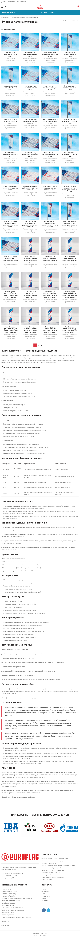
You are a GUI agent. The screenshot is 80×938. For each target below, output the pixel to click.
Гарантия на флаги (7, 912)
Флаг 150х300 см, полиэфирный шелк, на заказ (69, 154)
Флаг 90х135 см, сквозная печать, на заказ (10, 54)
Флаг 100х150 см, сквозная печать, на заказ (30, 54)
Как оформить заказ (8, 903)
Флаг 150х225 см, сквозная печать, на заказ (50, 87)
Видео (43, 898)
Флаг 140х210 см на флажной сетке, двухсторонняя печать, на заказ (10, 259)
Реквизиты (5, 921)
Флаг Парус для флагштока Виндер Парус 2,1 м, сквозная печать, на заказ (30, 259)
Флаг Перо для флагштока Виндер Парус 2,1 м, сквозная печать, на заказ (30, 329)
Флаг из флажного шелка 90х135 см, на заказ (10, 121)
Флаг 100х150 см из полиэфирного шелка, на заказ (30, 121)
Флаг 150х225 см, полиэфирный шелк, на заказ (50, 154)
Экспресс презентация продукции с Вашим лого (17, 898)
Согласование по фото (8, 891)
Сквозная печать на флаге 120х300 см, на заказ (10, 87)
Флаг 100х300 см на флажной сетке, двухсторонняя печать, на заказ (50, 224)
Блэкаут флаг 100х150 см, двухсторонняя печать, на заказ (50, 188)
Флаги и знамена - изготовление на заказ (54, 858)
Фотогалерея (45, 896)
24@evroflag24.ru (8, 12)
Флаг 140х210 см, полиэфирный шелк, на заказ (30, 154)
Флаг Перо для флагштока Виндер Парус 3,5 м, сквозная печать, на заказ (69, 329)
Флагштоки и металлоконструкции (52, 861)
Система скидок (6, 889)
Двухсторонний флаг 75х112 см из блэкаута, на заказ (10, 188)
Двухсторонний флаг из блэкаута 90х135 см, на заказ (30, 188)
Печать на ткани (46, 879)
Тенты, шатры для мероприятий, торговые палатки (58, 865)
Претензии (5, 925)
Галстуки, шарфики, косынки (50, 872)
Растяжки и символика (30, 58)
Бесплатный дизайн (8, 896)
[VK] (75, 2)
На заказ (22, 17)
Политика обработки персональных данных (16, 917)
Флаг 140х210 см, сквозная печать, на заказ (30, 87)
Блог (43, 893)
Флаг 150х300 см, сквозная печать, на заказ (69, 87)
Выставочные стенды (48, 863)
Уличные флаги (13, 17)
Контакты (44, 901)
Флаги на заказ (10, 60)
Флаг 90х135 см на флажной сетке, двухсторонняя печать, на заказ (69, 188)
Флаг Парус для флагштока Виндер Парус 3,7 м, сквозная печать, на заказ (10, 294)
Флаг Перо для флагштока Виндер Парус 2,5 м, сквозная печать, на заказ (50, 329)
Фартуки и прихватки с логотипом (52, 877)
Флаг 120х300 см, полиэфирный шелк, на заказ (10, 154)
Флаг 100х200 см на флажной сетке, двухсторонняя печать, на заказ (30, 224)
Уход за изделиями (7, 915)
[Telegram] (77, 2)
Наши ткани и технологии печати (12, 908)
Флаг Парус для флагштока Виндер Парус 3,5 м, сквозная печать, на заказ (69, 259)
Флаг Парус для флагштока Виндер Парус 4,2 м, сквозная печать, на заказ (50, 294)
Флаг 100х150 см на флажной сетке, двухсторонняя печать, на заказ (10, 224)
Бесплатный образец (8, 893)
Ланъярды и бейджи (48, 875)
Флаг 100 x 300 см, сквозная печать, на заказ (69, 54)
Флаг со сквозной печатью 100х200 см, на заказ (50, 54)
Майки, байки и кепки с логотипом (52, 870)
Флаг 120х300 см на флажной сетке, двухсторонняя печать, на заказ (69, 224)
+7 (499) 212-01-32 (48, 12)
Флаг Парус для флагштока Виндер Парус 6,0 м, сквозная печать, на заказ (10, 329)
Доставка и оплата (7, 905)
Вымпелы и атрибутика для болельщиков (55, 868)
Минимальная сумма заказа (10, 901)
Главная (4, 17)
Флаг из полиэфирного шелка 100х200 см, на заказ (50, 121)
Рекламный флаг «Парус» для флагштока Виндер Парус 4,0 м (30, 294)
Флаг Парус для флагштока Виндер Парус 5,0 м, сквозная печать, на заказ (69, 294)
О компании (45, 891)
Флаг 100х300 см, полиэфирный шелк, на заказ (69, 121)
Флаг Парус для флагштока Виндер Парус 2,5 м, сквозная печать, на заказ (50, 259)
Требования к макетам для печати (12, 910)
